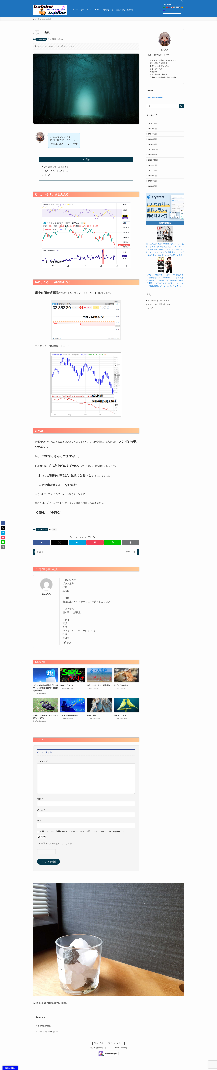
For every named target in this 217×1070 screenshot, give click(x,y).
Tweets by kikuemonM (154, 98)
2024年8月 (152, 134)
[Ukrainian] (164, 11)
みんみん (46, 594)
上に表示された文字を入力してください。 (56, 843)
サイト (40, 821)
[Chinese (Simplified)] (167, 7)
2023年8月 (152, 170)
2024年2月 (152, 139)
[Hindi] (174, 7)
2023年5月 (152, 186)
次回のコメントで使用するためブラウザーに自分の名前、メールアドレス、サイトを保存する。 (83, 831)
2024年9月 (152, 129)
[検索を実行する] (181, 106)
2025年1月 (152, 123)
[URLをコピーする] (130, 542)
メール (41, 810)
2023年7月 (152, 176)
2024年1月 (152, 144)
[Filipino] (172, 7)
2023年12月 (153, 150)
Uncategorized (41, 39)
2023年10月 (153, 160)
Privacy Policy (44, 1026)
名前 (40, 799)
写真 (54, 529)
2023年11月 (153, 155)
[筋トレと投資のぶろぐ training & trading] (50, 10)
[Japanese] (177, 7)
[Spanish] (182, 7)
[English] (169, 7)
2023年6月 (152, 181)
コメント (42, 761)
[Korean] (179, 7)
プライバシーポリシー (48, 1032)
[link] (64, 642)
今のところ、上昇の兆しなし (57, 171)
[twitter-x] (69, 642)
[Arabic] (164, 7)
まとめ (47, 175)
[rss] (182, 1)
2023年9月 (152, 165)
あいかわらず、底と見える (56, 167)
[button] (41, 542)
